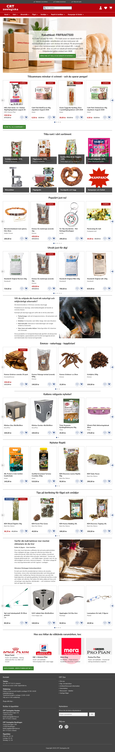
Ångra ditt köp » (8, 701)
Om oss (62, 681)
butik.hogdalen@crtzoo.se (11, 728)
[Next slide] (112, 100)
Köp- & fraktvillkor (66, 684)
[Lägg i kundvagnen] (26, 117)
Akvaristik (23, 14)
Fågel (34, 14)
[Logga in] (100, 8)
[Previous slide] (3, 100)
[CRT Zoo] (10, 8)
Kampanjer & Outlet (75, 14)
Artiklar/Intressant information (70, 686)
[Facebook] (61, 727)
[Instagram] (66, 727)
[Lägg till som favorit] (22, 117)
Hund (6, 14)
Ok (92, 714)
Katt (14, 14)
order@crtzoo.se (8, 693)
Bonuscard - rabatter (66, 691)
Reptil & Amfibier (57, 14)
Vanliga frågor (64, 693)
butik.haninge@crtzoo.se (11, 717)
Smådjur (43, 14)
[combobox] (57, 8)
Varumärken (64, 688)
